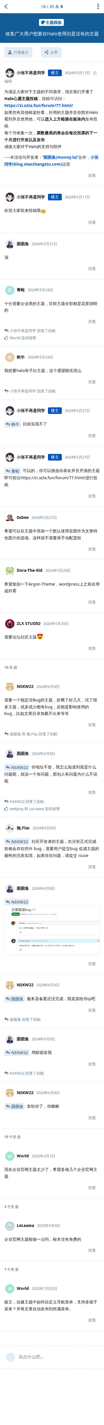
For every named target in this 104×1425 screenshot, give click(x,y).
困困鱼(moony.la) (60, 157)
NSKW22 (19, 767)
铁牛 (15, 424)
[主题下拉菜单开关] (98, 6)
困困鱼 (17, 999)
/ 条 (50, 6)
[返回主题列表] (6, 6)
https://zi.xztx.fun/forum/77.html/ (38, 105)
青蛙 (15, 471)
